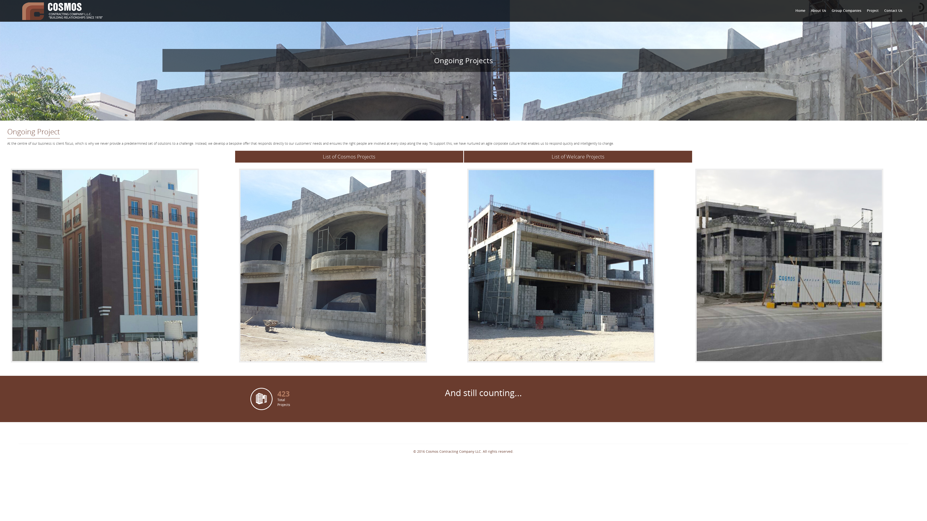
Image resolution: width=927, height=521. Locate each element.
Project (873, 10)
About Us (818, 10)
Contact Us (893, 10)
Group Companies (846, 10)
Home (800, 10)
